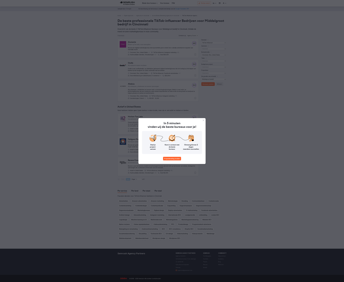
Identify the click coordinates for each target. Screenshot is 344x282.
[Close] (203, 120)
